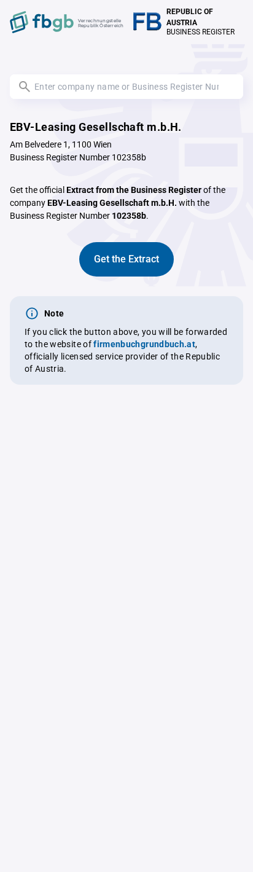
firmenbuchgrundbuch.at (144, 344)
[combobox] (126, 86)
